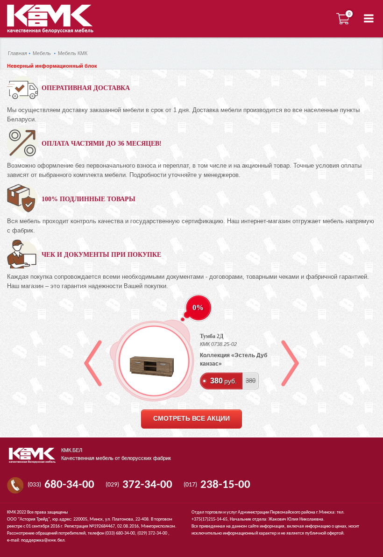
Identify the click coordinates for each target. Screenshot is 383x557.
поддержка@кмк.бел (42, 540)
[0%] (152, 361)
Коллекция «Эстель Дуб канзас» (233, 359)
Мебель (42, 53)
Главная (17, 53)
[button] (369, 18)
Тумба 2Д (211, 336)
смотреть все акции (191, 418)
